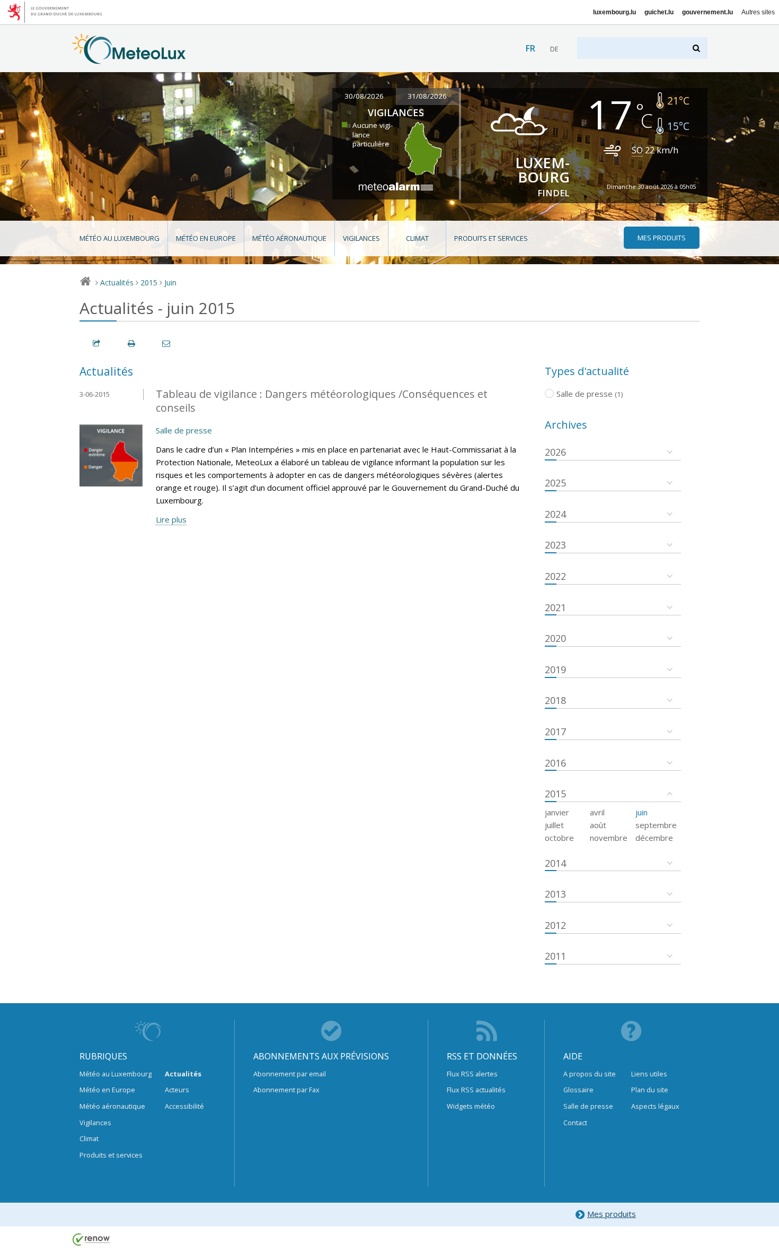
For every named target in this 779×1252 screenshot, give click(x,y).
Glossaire (578, 1089)
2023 (555, 544)
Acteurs (177, 1089)
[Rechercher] (697, 48)
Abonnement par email (289, 1074)
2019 (555, 669)
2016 (555, 763)
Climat (417, 238)
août (598, 825)
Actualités (117, 282)
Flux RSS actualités (476, 1089)
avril (597, 812)
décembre (654, 837)
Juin (170, 282)
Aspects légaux (655, 1106)
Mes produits (611, 1213)
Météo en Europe (206, 238)
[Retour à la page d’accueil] (129, 59)
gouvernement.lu (707, 12)
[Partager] (96, 343)
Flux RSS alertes (472, 1074)
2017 (555, 731)
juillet (554, 825)
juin (641, 812)
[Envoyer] (166, 343)
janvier (557, 812)
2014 (555, 863)
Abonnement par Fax (286, 1089)
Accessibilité (184, 1106)
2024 (555, 514)
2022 (555, 576)
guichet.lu (659, 12)
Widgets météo (471, 1106)
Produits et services (491, 238)
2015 (148, 282)
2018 (555, 700)
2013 (555, 894)
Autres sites (758, 12)
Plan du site (649, 1089)
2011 (555, 956)
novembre (608, 837)
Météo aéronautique (289, 238)
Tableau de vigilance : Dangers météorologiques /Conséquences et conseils (322, 401)
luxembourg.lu (614, 12)
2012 (555, 925)
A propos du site (589, 1074)
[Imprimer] (131, 343)
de (554, 49)
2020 (555, 638)
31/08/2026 (427, 96)
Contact (575, 1122)
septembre (656, 825)
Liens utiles (649, 1074)
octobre (559, 837)
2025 (555, 482)
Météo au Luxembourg (119, 238)
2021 (555, 607)
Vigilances (361, 238)
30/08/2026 (364, 96)
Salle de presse (184, 430)
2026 (555, 452)
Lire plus (171, 519)
